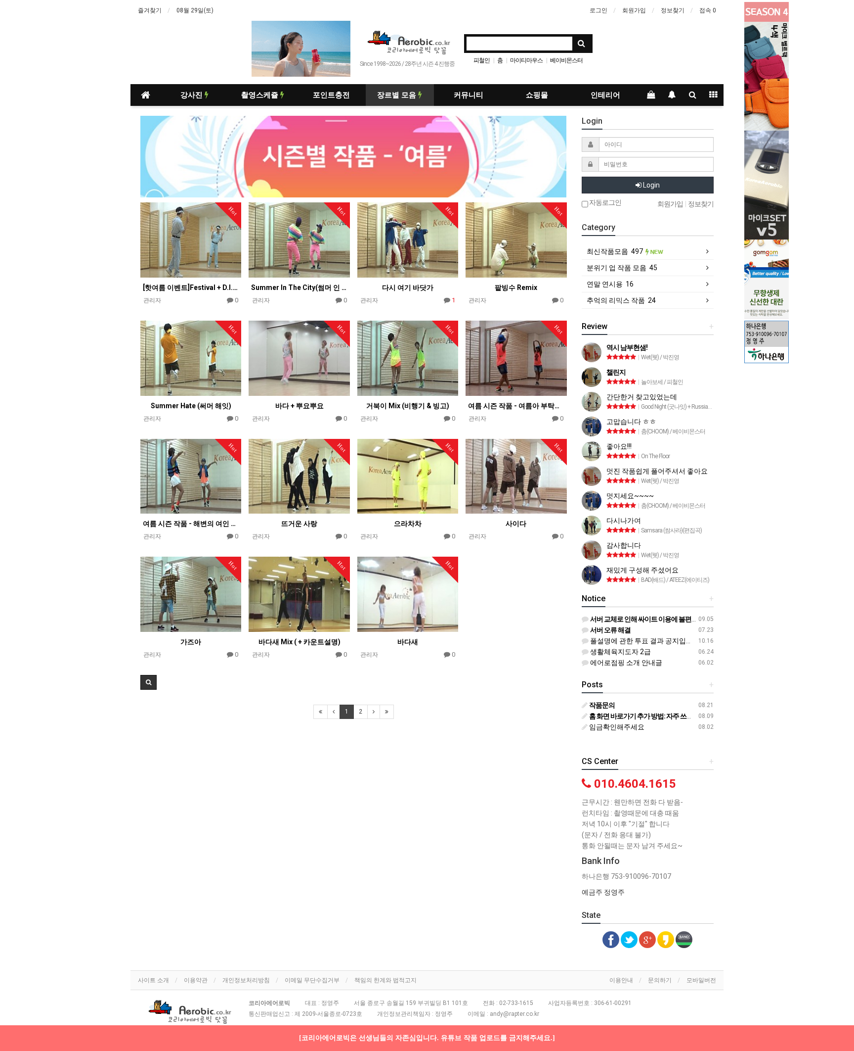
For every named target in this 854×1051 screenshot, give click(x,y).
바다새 (407, 642)
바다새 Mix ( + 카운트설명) (299, 642)
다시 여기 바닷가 (407, 287)
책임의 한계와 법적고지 (385, 980)
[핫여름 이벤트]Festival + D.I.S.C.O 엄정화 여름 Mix (191, 287)
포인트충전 (331, 95)
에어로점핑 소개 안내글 (625, 663)
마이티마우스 (526, 60)
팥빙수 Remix (516, 287)
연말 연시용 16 (610, 284)
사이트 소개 (153, 980)
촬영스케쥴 (260, 95)
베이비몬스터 (566, 60)
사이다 (516, 523)
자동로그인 (604, 202)
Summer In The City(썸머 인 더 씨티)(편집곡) (299, 287)
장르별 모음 (397, 95)
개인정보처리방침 (246, 980)
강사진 (192, 95)
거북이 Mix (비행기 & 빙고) (407, 406)
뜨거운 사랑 (299, 523)
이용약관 (196, 980)
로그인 (598, 10)
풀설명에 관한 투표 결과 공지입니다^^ (647, 641)
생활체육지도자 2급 (620, 652)
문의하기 (660, 980)
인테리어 (605, 95)
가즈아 (190, 642)
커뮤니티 (468, 95)
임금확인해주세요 (616, 727)
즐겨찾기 (150, 10)
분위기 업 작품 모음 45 (622, 268)
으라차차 (408, 523)
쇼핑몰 (537, 95)
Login (650, 185)
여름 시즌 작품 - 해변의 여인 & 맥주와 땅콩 (191, 523)
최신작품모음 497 (615, 251)
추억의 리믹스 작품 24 (621, 300)
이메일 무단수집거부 (312, 980)
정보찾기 (672, 10)
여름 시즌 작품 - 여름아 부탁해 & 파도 (516, 406)
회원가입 (634, 10)
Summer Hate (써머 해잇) (191, 406)
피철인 (481, 60)
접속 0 (707, 10)
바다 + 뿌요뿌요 (299, 406)
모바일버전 (701, 980)
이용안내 (621, 980)
